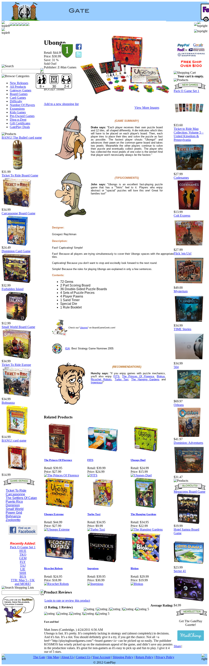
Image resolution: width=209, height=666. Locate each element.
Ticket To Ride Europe (16, 364)
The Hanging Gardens (145, 379)
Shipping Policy (123, 657)
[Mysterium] (189, 322)
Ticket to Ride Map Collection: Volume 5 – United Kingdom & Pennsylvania (188, 134)
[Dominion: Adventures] (189, 474)
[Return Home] (22, 19)
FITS (116, 376)
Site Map (53, 657)
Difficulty (16, 101)
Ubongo (84, 327)
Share (177, 646)
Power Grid (14, 512)
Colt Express (182, 215)
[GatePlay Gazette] (190, 635)
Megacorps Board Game (189, 491)
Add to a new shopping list (61, 104)
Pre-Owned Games (22, 116)
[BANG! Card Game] (17, 472)
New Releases (19, 83)
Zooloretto (13, 520)
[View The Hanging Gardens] (147, 529)
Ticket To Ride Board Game (20, 175)
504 (176, 367)
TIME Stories (182, 329)
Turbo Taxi (121, 379)
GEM (23, 558)
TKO (22, 554)
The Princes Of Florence (138, 376)
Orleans (179, 405)
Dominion (13, 505)
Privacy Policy (165, 657)
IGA (67, 348)
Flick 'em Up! (182, 253)
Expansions (17, 108)
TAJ (23, 565)
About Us (67, 657)
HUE (22, 551)
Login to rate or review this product (67, 600)
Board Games (19, 94)
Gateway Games (20, 90)
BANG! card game (14, 440)
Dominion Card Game (16, 251)
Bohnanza (8, 402)
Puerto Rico (14, 501)
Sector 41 (180, 571)
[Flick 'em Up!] (189, 284)
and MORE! (23, 584)
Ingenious (96, 382)
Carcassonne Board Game (18, 213)
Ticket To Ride (16, 490)
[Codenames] (189, 209)
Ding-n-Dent (18, 119)
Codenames (181, 177)
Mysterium (181, 291)
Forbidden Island (12, 289)
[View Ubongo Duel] (141, 475)
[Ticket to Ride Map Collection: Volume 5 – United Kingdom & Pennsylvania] (189, 171)
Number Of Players (22, 105)
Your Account (101, 657)
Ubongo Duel (138, 460)
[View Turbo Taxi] (96, 529)
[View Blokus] (137, 584)
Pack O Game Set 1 (23, 547)
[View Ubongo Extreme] (57, 529)
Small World (14, 509)
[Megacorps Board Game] (189, 523)
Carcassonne (15, 494)
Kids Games (18, 112)
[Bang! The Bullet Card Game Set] (17, 169)
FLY (23, 562)
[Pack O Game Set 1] (189, 122)
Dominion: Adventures (188, 442)
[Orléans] (189, 436)
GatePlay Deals (20, 127)
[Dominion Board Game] (17, 282)
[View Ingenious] (95, 584)
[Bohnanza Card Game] (17, 434)
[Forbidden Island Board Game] (17, 320)
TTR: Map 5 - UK (23, 580)
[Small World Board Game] (17, 358)
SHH (22, 573)
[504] (189, 398)
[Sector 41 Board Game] (189, 602)
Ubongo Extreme (54, 514)
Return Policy (144, 657)
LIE (22, 569)
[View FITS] (92, 475)
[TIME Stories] (189, 360)
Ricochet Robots (101, 379)
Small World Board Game (18, 327)
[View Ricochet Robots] (56, 584)
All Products (18, 86)
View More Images (147, 107)
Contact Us (83, 657)
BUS (23, 576)
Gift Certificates (20, 123)
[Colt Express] (189, 247)
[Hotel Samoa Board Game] (189, 564)
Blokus (161, 376)
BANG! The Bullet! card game (22, 137)
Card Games (18, 97)
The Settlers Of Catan (21, 498)
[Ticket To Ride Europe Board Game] (17, 396)
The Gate (39, 657)
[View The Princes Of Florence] (61, 475)
